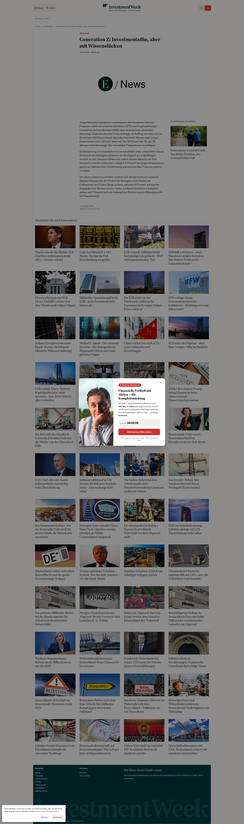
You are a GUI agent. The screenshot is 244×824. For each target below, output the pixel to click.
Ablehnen (44, 817)
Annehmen (57, 817)
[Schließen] (160, 382)
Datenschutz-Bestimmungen (47, 811)
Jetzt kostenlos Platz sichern (139, 432)
